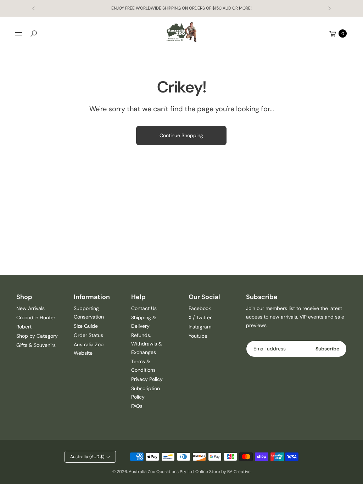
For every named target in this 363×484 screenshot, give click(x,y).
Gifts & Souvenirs (36, 345)
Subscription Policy (145, 392)
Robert (24, 326)
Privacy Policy (147, 379)
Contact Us (144, 308)
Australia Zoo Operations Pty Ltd (161, 471)
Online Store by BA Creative (223, 471)
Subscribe (327, 348)
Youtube (198, 336)
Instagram (200, 326)
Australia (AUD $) (87, 457)
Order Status (88, 335)
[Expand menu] (18, 33)
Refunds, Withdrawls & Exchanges (146, 343)
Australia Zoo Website (89, 348)
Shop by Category (37, 336)
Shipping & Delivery (143, 321)
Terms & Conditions (143, 365)
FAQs (137, 406)
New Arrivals (30, 308)
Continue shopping (181, 135)
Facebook (200, 308)
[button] (33, 33)
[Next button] (329, 8)
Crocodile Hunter (35, 317)
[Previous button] (33, 8)
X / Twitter (200, 317)
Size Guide (86, 326)
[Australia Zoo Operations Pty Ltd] (181, 32)
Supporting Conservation (89, 312)
